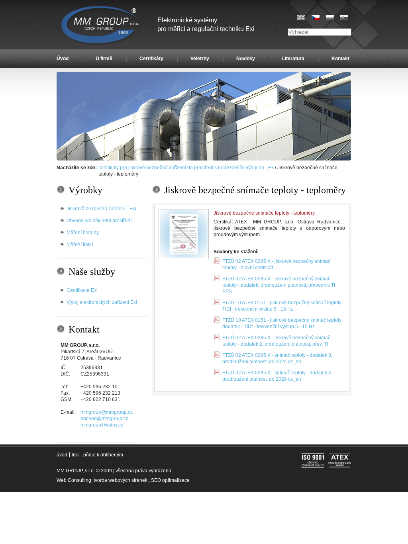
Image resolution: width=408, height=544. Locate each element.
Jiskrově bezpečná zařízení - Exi (101, 208)
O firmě (104, 58)
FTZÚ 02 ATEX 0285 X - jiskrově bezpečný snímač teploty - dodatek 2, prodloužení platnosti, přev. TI (276, 341)
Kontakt (340, 58)
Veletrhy (199, 58)
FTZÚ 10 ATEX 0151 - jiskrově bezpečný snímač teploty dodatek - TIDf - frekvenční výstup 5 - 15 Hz (281, 323)
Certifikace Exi (82, 290)
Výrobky (85, 190)
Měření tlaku (80, 244)
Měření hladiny (83, 232)
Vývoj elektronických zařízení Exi (102, 302)
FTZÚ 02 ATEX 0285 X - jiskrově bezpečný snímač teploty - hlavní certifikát (276, 264)
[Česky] (316, 17)
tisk (75, 454)
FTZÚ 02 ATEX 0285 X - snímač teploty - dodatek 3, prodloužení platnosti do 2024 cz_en (277, 358)
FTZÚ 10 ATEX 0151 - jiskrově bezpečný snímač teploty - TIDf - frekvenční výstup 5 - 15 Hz (283, 306)
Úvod (63, 58)
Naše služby (92, 271)
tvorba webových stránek (120, 480)
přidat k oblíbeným (103, 454)
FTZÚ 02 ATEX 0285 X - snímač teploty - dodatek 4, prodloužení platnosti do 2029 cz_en (277, 376)
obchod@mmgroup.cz (104, 418)
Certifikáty (151, 58)
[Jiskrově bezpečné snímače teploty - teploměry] (184, 234)
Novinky (245, 58)
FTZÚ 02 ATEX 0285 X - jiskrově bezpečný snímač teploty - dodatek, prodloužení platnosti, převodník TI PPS (278, 285)
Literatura (293, 58)
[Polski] (330, 17)
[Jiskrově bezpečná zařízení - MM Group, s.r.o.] (101, 26)
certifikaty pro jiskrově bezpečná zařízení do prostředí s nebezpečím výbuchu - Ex (186, 167)
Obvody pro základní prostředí (99, 220)
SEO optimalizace (170, 480)
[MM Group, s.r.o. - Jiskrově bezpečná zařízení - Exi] (204, 159)
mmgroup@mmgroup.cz (106, 412)
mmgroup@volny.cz (101, 425)
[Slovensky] (344, 17)
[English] (301, 17)
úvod (62, 454)
